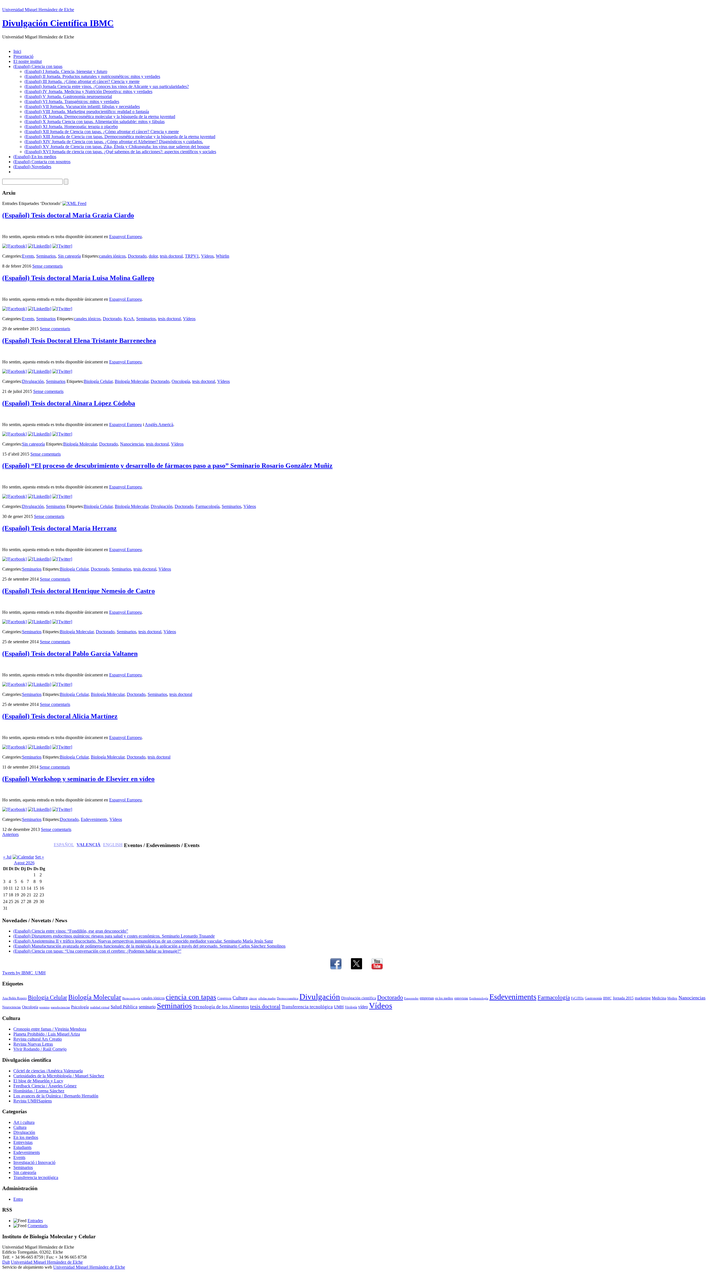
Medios (672, 998)
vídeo (363, 1006)
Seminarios (46, 256)
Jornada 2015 (623, 998)
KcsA (129, 318)
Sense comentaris (47, 266)
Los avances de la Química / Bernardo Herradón (55, 1096)
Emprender (411, 998)
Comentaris (38, 1225)
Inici (17, 51)
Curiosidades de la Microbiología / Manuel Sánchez (58, 1075)
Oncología (181, 381)
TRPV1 (192, 256)
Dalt (6, 1262)
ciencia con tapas (191, 997)
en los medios (444, 998)
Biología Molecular (131, 381)
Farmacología (207, 506)
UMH (339, 1007)
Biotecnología (131, 998)
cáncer (253, 998)
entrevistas (461, 998)
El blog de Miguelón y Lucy (38, 1080)
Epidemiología (478, 998)
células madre (267, 998)
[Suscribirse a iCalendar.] (23, 857)
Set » (39, 857)
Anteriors (10, 834)
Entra (18, 1199)
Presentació (23, 56)
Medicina (659, 998)
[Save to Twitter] (62, 246)
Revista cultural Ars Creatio (37, 1039)
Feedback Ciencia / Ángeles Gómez (45, 1085)
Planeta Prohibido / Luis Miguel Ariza (46, 1034)
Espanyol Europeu (125, 236)
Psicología (80, 1007)
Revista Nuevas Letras (33, 1044)
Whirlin (222, 256)
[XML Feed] (74, 203)
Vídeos (207, 256)
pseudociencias (60, 1007)
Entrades (35, 1220)
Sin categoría (69, 256)
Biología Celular (98, 381)
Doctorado (137, 256)
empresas (427, 998)
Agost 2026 (24, 862)
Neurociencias (11, 1007)
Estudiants (22, 1147)
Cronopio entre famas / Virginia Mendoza (49, 1029)
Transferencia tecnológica (307, 1006)
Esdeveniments (94, 819)
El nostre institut (27, 61)
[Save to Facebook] (14, 246)
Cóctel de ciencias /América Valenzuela (48, 1070)
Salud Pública (124, 1006)
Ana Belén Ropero (14, 998)
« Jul (7, 857)
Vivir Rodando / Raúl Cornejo (40, 1049)
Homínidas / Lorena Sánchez (38, 1090)
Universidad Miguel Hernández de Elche (38, 9)
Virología (351, 1007)
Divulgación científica (358, 998)
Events (28, 256)
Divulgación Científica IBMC (58, 23)
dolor (153, 256)
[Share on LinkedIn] (39, 246)
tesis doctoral (171, 256)
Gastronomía (593, 998)
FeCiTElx (577, 998)
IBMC (607, 998)
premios (44, 1007)
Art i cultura (24, 1122)
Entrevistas (23, 1142)
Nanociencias (132, 444)
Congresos (224, 998)
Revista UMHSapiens (32, 1101)
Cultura (240, 998)
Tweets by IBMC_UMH (24, 972)
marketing (643, 998)
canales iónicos (112, 256)
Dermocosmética (287, 998)
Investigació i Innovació (34, 1162)
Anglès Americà (159, 424)
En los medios (25, 1137)
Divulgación (33, 381)
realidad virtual (99, 1007)
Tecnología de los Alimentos (221, 1006)
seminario (147, 1006)
